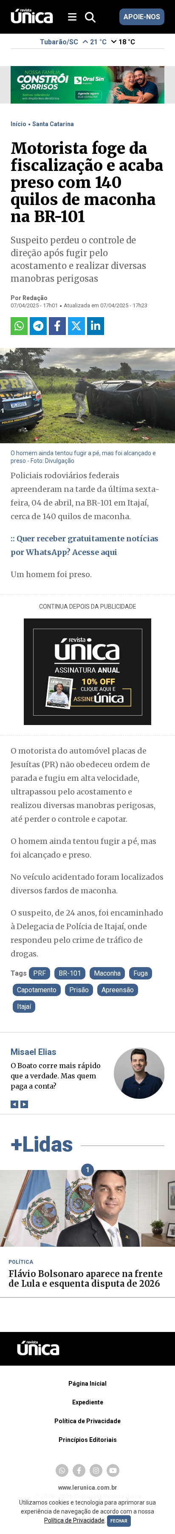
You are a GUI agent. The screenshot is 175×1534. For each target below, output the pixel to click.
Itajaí (24, 1006)
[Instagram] (96, 1470)
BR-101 (70, 973)
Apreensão (118, 990)
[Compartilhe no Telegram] (38, 326)
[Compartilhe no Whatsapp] (19, 326)
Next (24, 1104)
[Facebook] (79, 1470)
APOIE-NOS (142, 17)
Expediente (87, 1402)
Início (18, 124)
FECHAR (118, 1521)
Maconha (107, 973)
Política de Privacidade (87, 1421)
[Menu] (75, 17)
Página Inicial (87, 1383)
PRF (39, 973)
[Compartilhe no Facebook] (57, 326)
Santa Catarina (53, 124)
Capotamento (36, 990)
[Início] (32, 21)
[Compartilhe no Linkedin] (95, 326)
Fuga (140, 973)
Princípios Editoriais (88, 1439)
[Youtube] (113, 1470)
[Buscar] (90, 18)
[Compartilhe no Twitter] (76, 326)
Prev (14, 1104)
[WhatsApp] (62, 1470)
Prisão (79, 990)
